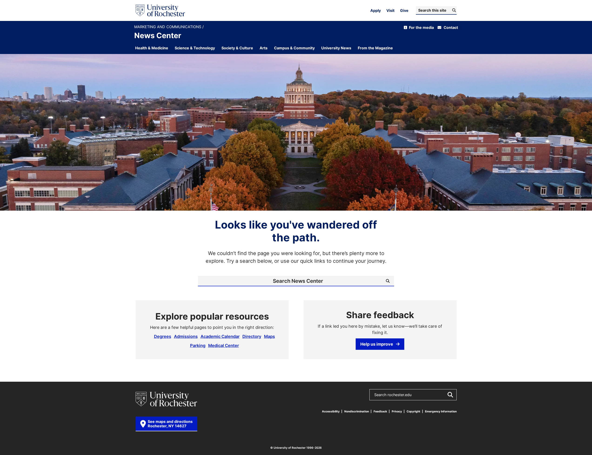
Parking (197, 345)
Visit (390, 10)
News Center (157, 35)
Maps (269, 336)
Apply (375, 10)
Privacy (397, 411)
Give (404, 10)
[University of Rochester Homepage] (160, 10)
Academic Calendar (220, 336)
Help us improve (376, 344)
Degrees (162, 336)
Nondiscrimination (356, 411)
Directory (251, 336)
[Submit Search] (450, 394)
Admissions (186, 336)
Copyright (413, 411)
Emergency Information (441, 411)
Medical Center (223, 345)
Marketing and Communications (168, 27)
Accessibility (331, 411)
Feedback (380, 411)
